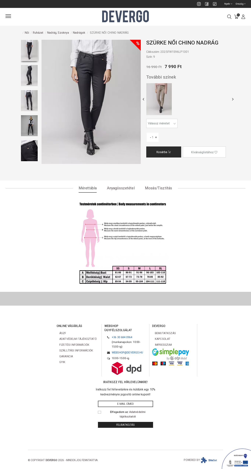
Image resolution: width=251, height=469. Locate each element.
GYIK (62, 362)
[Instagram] (199, 4)
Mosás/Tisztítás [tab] (158, 188)
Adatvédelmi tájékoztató (78, 339)
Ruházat (38, 32)
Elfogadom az (128, 414)
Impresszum (163, 344)
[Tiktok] (214, 4)
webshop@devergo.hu (127, 352)
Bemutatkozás (165, 333)
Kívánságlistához (202, 152)
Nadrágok (79, 32)
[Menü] (8, 16)
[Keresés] (229, 17)
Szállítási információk (76, 350)
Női (27, 32)
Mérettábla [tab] (88, 188)
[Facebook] (207, 4)
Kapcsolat (162, 339)
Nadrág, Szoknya (58, 32)
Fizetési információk (74, 344)
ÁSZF (62, 333)
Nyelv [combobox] (227, 3)
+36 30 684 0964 (122, 337)
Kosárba (162, 152)
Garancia (66, 356)
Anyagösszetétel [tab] (121, 188)
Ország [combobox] (240, 3)
